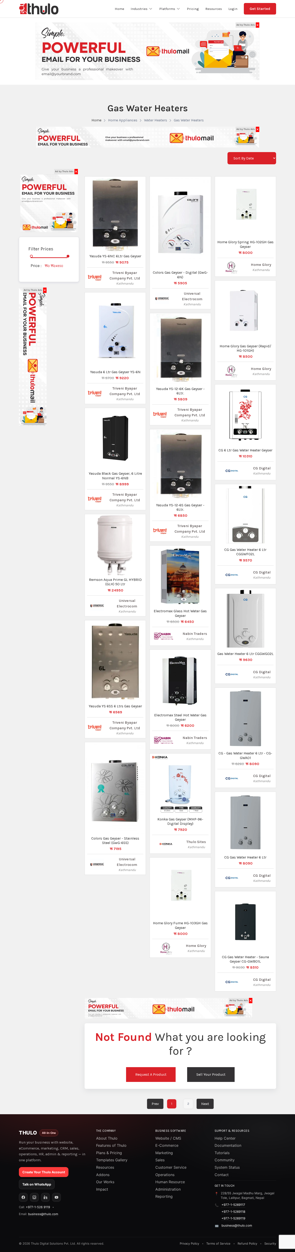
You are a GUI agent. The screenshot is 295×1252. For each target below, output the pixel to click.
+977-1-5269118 (233, 1211)
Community (225, 1160)
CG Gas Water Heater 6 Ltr (245, 857)
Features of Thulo (111, 1145)
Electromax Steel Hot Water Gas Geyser (180, 717)
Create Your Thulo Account (43, 1172)
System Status (227, 1167)
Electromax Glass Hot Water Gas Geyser (180, 613)
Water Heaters (155, 120)
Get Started (260, 8)
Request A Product (150, 1074)
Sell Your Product (210, 1074)
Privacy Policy (189, 1243)
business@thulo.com (43, 1214)
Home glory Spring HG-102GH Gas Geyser (245, 244)
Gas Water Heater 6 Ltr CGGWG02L (245, 654)
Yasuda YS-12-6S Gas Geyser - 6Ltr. (180, 507)
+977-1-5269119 (233, 1218)
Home (96, 120)
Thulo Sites (196, 842)
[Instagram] (34, 1197)
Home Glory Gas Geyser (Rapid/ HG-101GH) (245, 348)
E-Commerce (166, 1145)
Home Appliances (122, 120)
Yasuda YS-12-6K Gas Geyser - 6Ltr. (180, 391)
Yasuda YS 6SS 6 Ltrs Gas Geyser (115, 706)
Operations (164, 1174)
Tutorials (222, 1152)
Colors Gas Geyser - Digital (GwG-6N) (180, 274)
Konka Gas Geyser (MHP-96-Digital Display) (180, 821)
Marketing (164, 1152)
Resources (105, 1167)
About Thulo (107, 1138)
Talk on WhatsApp (36, 1184)
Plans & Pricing (109, 1152)
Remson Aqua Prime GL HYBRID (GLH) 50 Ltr (115, 581)
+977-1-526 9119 (38, 1207)
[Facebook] (23, 1197)
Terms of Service (218, 1243)
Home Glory (196, 945)
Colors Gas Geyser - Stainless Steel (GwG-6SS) (115, 840)
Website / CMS (168, 1138)
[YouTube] (56, 1197)
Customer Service (170, 1167)
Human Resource (170, 1182)
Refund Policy (247, 1243)
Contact (222, 1174)
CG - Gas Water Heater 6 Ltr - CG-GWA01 (245, 755)
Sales (160, 1160)
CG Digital (262, 468)
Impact (102, 1189)
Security (270, 1243)
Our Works (105, 1182)
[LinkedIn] (45, 1197)
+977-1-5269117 (233, 1205)
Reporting (164, 1196)
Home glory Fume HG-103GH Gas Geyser (180, 925)
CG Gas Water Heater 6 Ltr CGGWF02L (245, 551)
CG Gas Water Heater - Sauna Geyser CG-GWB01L (245, 959)
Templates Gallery (111, 1160)
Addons (102, 1174)
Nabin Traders (195, 633)
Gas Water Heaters (189, 120)
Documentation (228, 1145)
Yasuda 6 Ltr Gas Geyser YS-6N (115, 372)
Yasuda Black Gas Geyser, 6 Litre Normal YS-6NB (115, 475)
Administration (168, 1189)
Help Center (225, 1138)
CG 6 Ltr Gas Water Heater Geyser (245, 450)
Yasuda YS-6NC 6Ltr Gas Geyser (115, 256)
